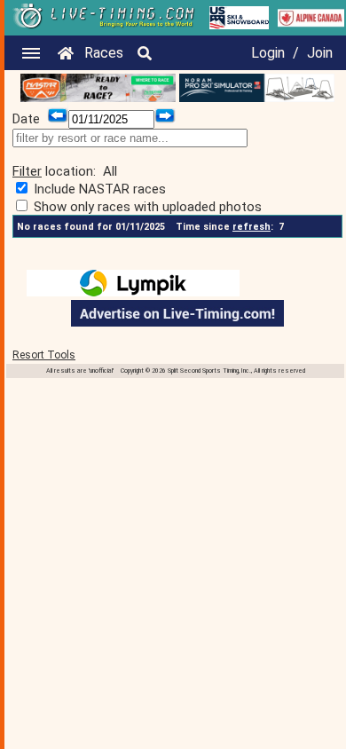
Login (268, 52)
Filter (27, 171)
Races (103, 52)
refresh (251, 227)
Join (320, 52)
